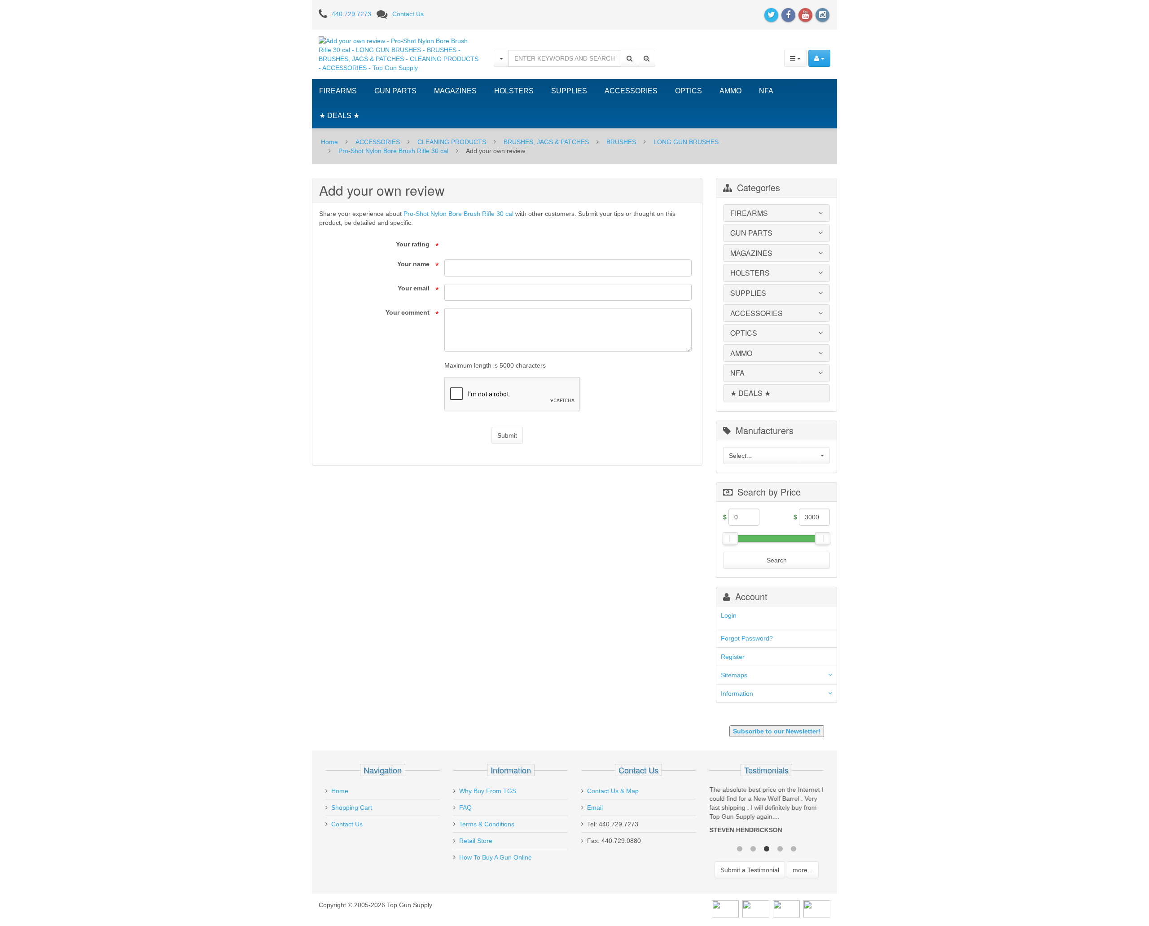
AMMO (730, 91)
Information (737, 693)
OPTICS (688, 91)
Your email (414, 288)
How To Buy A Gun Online (495, 857)
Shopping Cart (351, 807)
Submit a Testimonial (749, 869)
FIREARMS (338, 91)
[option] (766, 812)
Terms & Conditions (486, 824)
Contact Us (408, 14)
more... (803, 869)
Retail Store (475, 840)
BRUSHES (621, 141)
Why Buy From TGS (487, 790)
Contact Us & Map (613, 790)
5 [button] (793, 847)
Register (733, 656)
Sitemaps (734, 675)
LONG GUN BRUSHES (686, 141)
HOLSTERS (514, 91)
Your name (413, 264)
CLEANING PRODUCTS (451, 141)
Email (595, 807)
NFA (766, 91)
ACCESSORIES (631, 91)
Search (777, 560)
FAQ (465, 807)
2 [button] (753, 847)
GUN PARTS (395, 91)
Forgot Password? (747, 638)
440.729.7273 (351, 14)
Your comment (408, 312)
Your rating (413, 244)
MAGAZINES (455, 91)
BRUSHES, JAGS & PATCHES (546, 141)
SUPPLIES (569, 91)
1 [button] (739, 847)
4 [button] (780, 847)
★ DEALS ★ (339, 115)
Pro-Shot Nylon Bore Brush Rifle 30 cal (393, 150)
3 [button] (766, 847)
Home (329, 141)
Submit (507, 435)
